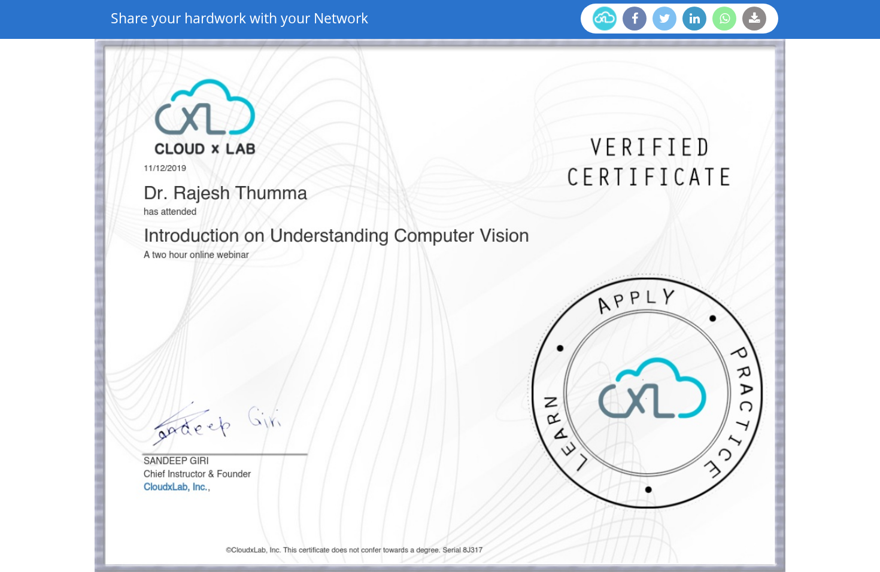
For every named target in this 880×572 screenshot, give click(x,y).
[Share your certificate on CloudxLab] (605, 19)
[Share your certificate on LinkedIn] (694, 19)
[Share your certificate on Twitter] (664, 19)
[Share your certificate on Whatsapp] (724, 19)
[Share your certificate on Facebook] (635, 19)
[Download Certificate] (754, 19)
